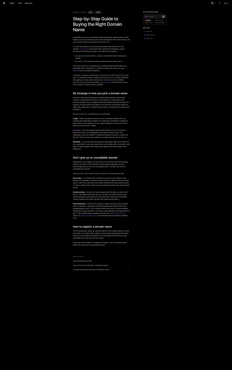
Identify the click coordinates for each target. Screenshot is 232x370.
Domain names (84, 49)
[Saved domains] (219, 3)
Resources (28, 3)
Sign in (226, 3)
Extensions (77, 130)
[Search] (163, 16)
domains (76, 70)
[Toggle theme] (214, 3)
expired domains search (88, 215)
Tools (20, 3)
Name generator (150, 35)
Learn (90, 12)
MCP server (149, 38)
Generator (150, 22)
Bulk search (149, 31)
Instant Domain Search (117, 213)
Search (12, 3)
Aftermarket (160, 22)
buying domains (105, 82)
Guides (98, 12)
